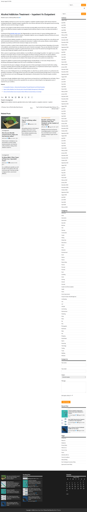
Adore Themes (57, 510)
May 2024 (64, 84)
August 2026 (64, 20)
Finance (63, 264)
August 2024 (64, 76)
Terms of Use (64, 450)
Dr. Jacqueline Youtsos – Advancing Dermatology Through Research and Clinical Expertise (24, 87)
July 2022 (63, 138)
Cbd (62, 227)
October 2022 (64, 131)
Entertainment (64, 252)
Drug (62, 247)
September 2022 (65, 133)
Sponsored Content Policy (67, 464)
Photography (64, 326)
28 (78, 488)
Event (63, 254)
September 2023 (65, 103)
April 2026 (64, 30)
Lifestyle (63, 306)
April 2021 (64, 175)
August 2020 (64, 194)
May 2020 (64, 202)
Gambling (63, 274)
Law (62, 301)
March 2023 (64, 118)
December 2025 (65, 40)
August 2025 (64, 49)
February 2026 (64, 35)
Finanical (63, 269)
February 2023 (64, 121)
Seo (62, 333)
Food (63, 272)
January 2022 (64, 153)
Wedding (63, 353)
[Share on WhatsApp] (15, 97)
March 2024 (64, 89)
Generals (63, 284)
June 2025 (64, 54)
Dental (63, 245)
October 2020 (64, 189)
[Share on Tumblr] (25, 97)
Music (63, 316)
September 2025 (65, 47)
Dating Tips (64, 240)
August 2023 (64, 106)
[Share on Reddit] (22, 97)
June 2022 (64, 140)
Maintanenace (64, 311)
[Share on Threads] (28, 97)
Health (29, 102)
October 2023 (64, 101)
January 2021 (64, 182)
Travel (63, 350)
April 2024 (64, 86)
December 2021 (65, 155)
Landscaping (64, 299)
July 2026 (63, 22)
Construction (64, 232)
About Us (63, 440)
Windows (63, 355)
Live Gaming (64, 309)
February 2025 (64, 64)
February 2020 (65, 207)
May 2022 (64, 143)
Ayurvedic (63, 222)
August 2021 (64, 165)
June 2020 (64, 199)
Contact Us (64, 438)
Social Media (64, 338)
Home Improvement (45, 117)
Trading (63, 348)
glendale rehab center (23, 102)
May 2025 (64, 57)
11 (69, 484)
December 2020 (65, 185)
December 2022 (65, 126)
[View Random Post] (84, 8)
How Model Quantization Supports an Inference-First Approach (76, 413)
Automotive (64, 220)
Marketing (64, 313)
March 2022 (64, 148)
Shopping (63, 336)
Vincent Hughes (72, 415)
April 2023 (64, 116)
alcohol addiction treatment (11, 102)
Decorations (64, 242)
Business (63, 225)
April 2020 (64, 204)
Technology (64, 345)
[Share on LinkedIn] (12, 97)
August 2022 (64, 135)
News (63, 318)
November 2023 (65, 99)
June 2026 (64, 25)
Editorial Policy (64, 459)
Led (62, 304)
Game (63, 277)
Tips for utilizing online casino (29, 121)
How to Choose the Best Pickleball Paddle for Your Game (76, 421)
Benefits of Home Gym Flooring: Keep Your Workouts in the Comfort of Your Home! (49, 122)
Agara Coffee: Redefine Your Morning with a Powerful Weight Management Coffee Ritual (24, 89)
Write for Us (64, 447)
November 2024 (65, 71)
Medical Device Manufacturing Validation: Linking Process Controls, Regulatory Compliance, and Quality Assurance (13, 484)
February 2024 (64, 91)
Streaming (64, 343)
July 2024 (63, 79)
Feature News (64, 262)
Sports (63, 340)
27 (75, 488)
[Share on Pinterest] (19, 97)
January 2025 (64, 67)
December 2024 (65, 69)
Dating (63, 237)
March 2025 (64, 62)
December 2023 (65, 96)
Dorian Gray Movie (39, 510)
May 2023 (64, 113)
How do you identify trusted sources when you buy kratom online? (10, 134)
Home (63, 291)
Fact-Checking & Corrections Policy (69, 462)
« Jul (67, 494)
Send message (66, 402)
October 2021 (64, 160)
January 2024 (64, 94)
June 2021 (63, 170)
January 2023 (64, 123)
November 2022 (65, 128)
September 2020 (65, 192)
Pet (62, 321)
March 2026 (64, 32)
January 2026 (64, 37)
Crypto (63, 235)
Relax (63, 331)
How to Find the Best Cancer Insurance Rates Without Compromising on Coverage (22, 91)
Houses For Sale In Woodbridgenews (69, 296)
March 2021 (64, 177)
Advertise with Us (65, 454)
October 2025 (64, 44)
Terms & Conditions (66, 457)
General (63, 281)
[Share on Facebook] (6, 97)
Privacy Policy (64, 445)
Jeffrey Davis (16, 17)
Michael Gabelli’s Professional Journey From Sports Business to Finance (13, 491)
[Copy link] (32, 97)
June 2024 (64, 81)
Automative (64, 218)
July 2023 (63, 108)
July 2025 (63, 52)
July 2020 (63, 197)
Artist (63, 215)
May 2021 (63, 172)
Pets (62, 323)
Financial (63, 267)
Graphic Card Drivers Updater (68, 286)
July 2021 (63, 167)
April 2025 (64, 59)
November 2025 (65, 42)
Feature (63, 259)
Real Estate (64, 328)
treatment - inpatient (47, 102)
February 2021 (64, 180)
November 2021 (65, 158)
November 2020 (65, 187)
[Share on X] (9, 97)
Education (64, 250)
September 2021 (65, 162)
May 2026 (64, 27)
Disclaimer (64, 443)
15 (80, 484)
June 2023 (64, 111)
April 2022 (64, 145)
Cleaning (63, 230)
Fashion (63, 257)
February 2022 (64, 150)
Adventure (64, 213)
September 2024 (65, 74)
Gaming (63, 279)
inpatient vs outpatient (37, 102)
